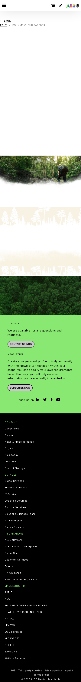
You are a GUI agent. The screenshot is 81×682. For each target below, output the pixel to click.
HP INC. (9, 618)
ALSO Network (13, 540)
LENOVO (10, 625)
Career (9, 435)
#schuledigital (13, 520)
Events (9, 566)
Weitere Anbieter (15, 658)
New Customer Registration (21, 579)
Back (7, 20)
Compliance (12, 428)
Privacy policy (53, 670)
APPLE (8, 592)
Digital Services (14, 481)
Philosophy (11, 455)
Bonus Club (11, 553)
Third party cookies (30, 670)
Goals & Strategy (15, 468)
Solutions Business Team (20, 514)
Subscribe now (20, 387)
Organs (9, 448)
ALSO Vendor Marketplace (21, 546)
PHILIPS (9, 645)
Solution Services (15, 507)
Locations (11, 461)
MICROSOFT (12, 638)
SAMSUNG (11, 651)
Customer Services (16, 559)
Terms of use (42, 674)
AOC (7, 599)
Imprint (69, 670)
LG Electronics (13, 632)
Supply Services (15, 527)
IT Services (11, 494)
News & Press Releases (19, 442)
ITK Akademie (13, 573)
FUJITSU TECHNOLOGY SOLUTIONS (26, 605)
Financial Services (16, 487)
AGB (13, 670)
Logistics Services (16, 500)
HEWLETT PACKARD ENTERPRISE (24, 612)
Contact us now (21, 344)
